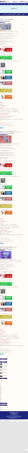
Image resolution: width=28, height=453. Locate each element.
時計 (0, 384)
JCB (1, 22)
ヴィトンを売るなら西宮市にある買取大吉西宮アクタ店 (5, 372)
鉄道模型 (1, 399)
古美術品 (1, 388)
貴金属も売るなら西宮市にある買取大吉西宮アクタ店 (5, 369)
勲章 (0, 396)
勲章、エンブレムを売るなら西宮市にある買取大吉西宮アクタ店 (5, 366)
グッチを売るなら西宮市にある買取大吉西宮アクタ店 (5, 375)
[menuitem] (1, 4)
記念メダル (1, 395)
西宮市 (4, 22)
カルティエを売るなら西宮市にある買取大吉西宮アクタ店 (5, 363)
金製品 (0, 387)
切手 (0, 400)
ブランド (1, 383)
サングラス (1, 381)
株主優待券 (1, 392)
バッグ (0, 382)
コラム (0, 402)
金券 (5, 134)
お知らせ (1, 401)
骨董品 (0, 386)
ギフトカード (2, 134)
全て (0, 22)
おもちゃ (1, 397)
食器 (0, 389)
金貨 (0, 394)
